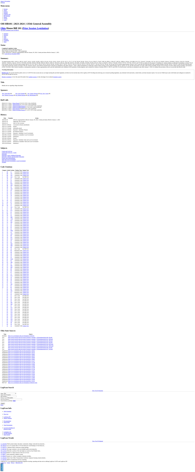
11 (11, 172)
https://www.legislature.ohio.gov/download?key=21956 (21, 376)
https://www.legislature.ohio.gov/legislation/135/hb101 (21, 335)
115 (11, 207)
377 (11, 317)
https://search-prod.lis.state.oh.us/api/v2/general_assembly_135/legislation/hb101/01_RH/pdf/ (30, 339)
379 (11, 321)
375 (11, 314)
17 (11, 198)
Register (6, 9)
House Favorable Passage (19, 110)
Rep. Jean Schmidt (20, 93)
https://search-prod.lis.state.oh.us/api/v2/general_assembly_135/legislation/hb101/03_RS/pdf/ (30, 342)
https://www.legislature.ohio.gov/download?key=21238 (21, 362)
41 (11, 215)
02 (11, 242)
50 (7, 205)
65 (7, 252)
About (5, 10)
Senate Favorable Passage (19, 106)
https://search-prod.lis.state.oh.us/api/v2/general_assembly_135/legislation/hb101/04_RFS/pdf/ (30, 344)
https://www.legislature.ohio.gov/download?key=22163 (21, 381)
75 (7, 198)
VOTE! (5, 18)
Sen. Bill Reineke (31, 95)
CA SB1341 (4, 449)
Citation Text (25, 172)
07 (11, 200)
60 (11, 235)
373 (11, 310)
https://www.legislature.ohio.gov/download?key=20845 (21, 354)
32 (11, 297)
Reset (2, 405)
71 (11, 197)
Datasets (6, 13)
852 (11, 183)
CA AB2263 (4, 458)
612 (11, 239)
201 (11, 290)
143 (11, 188)
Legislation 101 (7, 432)
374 (11, 312)
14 (7, 220)
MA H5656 (3, 452)
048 (11, 244)
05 (11, 227)
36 (11, 300)
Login (5, 20)
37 (2, 259)
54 (11, 187)
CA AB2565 (4, 459)
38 (11, 322)
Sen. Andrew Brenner (32, 93)
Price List (6, 414)
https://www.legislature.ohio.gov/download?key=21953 (21, 371)
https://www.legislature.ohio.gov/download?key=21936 (21, 374)
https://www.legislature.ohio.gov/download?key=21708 (21, 367)
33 (2, 210)
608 (11, 217)
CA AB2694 (4, 444)
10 (7, 215)
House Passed (16, 103)
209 (11, 262)
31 (11, 180)
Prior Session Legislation (35, 28)
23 (7, 242)
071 (11, 275)
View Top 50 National (97, 441)
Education (4, 154)
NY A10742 (4, 451)
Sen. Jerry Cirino (44, 93)
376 (11, 315)
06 (11, 250)
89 (11, 269)
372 (11, 309)
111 (11, 173)
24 (7, 202)
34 (11, 203)
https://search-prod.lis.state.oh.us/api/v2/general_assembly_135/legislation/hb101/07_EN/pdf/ (30, 349)
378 (11, 319)
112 (11, 175)
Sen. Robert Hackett (20, 95)
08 (11, 252)
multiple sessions (33, 77)
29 (2, 205)
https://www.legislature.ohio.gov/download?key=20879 (21, 356)
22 (7, 182)
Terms (8, 462)
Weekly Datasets (8, 418)
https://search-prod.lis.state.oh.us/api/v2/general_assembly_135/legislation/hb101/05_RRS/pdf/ (30, 346)
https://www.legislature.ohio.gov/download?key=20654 (21, 351)
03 (7, 262)
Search (5, 17)
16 (11, 223)
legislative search (57, 77)
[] (14, 400)
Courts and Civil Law (7, 151)
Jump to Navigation (5, 1)
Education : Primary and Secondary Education (13, 156)
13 (7, 217)
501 (11, 284)
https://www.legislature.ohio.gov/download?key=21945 (21, 372)
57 (2, 277)
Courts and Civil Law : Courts (9, 152)
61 (11, 192)
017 (11, 220)
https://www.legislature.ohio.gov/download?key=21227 (21, 361)
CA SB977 (3, 454)
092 (11, 267)
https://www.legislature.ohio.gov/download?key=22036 (21, 379)
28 (7, 185)
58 (11, 279)
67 (11, 285)
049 (11, 245)
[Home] (3, 2)
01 (7, 203)
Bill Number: (4, 396)
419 (11, 185)
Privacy (13, 462)
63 (11, 193)
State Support (7, 434)
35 (7, 188)
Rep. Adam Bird (6, 93)
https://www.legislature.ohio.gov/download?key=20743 (21, 352)
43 (2, 260)
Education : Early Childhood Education (11, 155)
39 (11, 324)
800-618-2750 (19, 462)
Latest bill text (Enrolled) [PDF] (12, 53)
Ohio (3, 28)
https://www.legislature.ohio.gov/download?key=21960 (21, 377)
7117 (12, 218)
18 (7, 178)
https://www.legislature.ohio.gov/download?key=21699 (21, 364)
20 (11, 280)
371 (11, 307)
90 (11, 270)
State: (2, 393)
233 (11, 234)
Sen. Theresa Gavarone (7, 95)
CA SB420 (3, 456)
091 (11, 222)
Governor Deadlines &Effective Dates (9, 428)
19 (2, 203)
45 (11, 190)
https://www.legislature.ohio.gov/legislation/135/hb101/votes (22, 382)
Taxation (4, 162)
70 (11, 195)
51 (2, 274)
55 (11, 264)
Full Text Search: (5, 399)
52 (7, 249)
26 (7, 279)
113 (11, 177)
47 (2, 265)
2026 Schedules (7, 411)
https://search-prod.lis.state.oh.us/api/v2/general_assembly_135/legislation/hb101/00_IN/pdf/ (30, 337)
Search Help (7, 422)
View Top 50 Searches (97, 390)
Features (6, 11)
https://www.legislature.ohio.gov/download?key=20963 (21, 359)
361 (11, 302)
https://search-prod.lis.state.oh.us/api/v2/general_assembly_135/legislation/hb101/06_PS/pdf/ (30, 347)
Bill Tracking (7, 16)
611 (11, 237)
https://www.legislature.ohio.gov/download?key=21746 (21, 369)
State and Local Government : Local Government (14, 161)
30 (11, 254)
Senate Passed (16, 104)
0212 (12, 259)
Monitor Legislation (6, 77)
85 (11, 182)
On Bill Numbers (8, 433)
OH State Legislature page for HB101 (10, 30)
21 (11, 292)
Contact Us (3, 462)
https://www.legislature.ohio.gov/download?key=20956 (21, 357)
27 (11, 178)
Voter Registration (8, 425)
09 (7, 172)
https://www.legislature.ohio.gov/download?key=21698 (21, 366)
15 (2, 200)
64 (7, 275)
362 (11, 304)
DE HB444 (3, 445)
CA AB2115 (4, 447)
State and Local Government (9, 159)
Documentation (7, 421)
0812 (12, 230)
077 (11, 210)
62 (11, 260)
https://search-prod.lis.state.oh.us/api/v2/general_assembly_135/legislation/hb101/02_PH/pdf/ (30, 341)
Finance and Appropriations (8, 158)
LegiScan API (7, 14)
